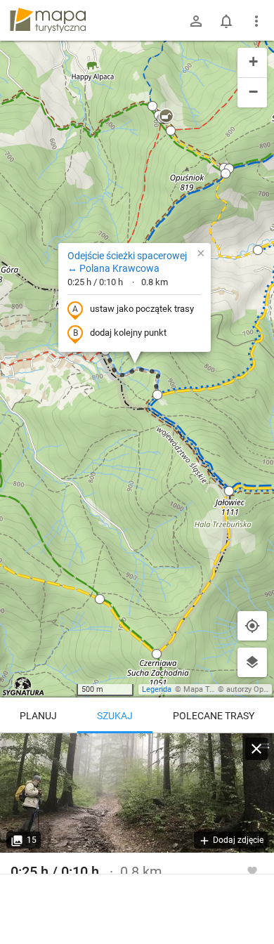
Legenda (156, 689)
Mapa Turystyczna (215, 689)
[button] (100, 599)
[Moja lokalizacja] (252, 626)
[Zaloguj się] (196, 21)
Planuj (38, 715)
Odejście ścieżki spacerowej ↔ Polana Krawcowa (127, 262)
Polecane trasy (213, 715)
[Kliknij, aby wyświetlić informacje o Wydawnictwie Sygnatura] (23, 686)
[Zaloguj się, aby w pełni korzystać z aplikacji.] (252, 870)
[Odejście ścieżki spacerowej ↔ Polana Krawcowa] (137, 793)
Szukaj (115, 715)
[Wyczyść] (256, 749)
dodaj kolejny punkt (128, 332)
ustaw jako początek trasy (142, 308)
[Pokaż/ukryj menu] (256, 21)
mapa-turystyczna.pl (48, 20)
